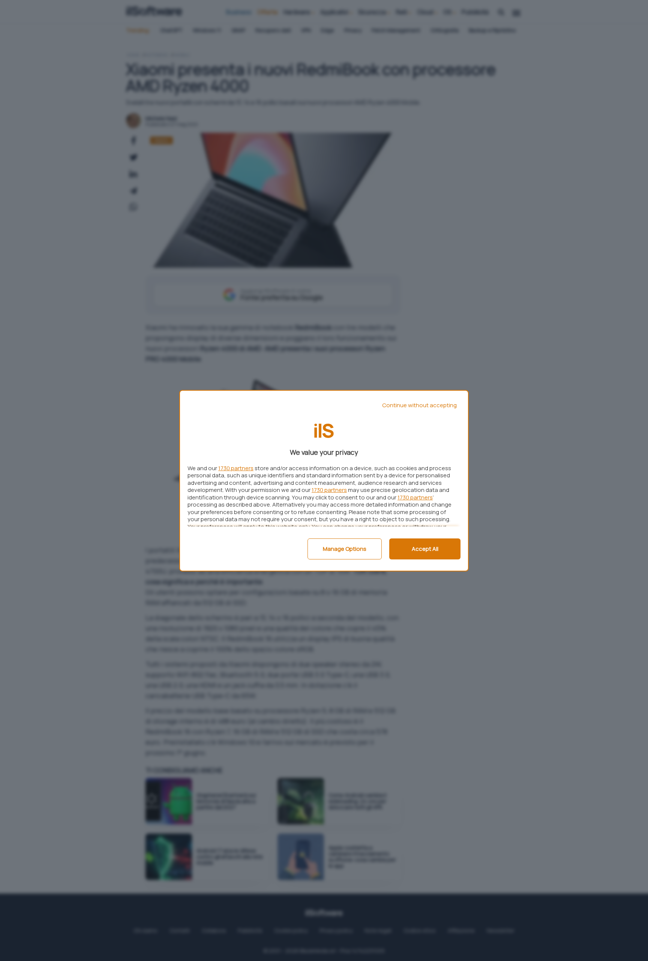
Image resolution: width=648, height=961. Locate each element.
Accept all (425, 549)
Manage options (344, 549)
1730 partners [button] (236, 468)
